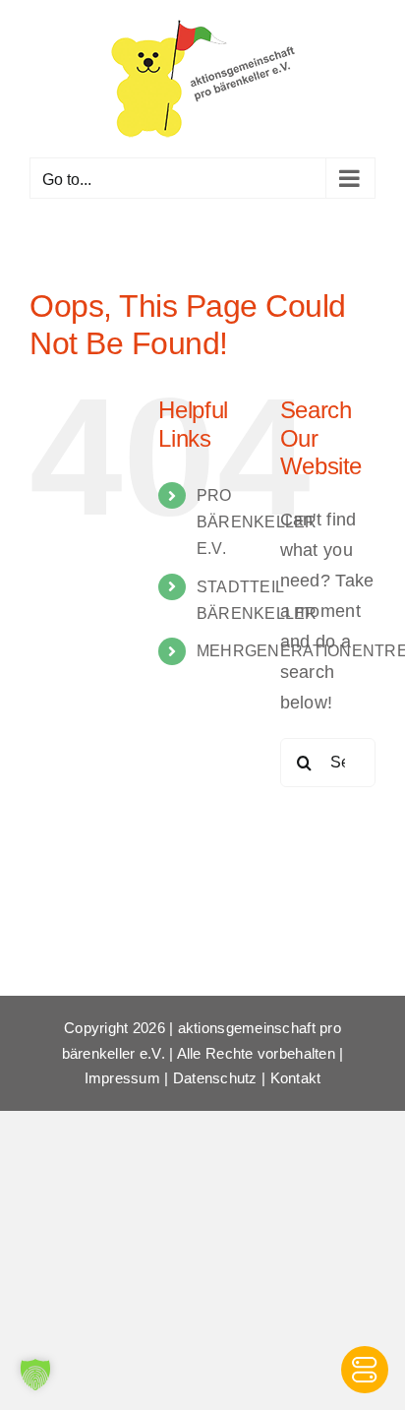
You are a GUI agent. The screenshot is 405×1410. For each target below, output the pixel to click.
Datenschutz (215, 1078)
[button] (35, 1374)
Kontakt (295, 1078)
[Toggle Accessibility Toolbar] (364, 1369)
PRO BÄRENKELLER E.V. (257, 522)
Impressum (122, 1078)
